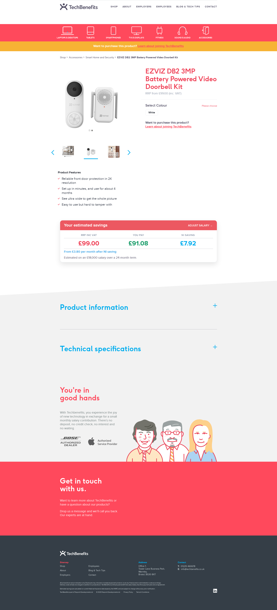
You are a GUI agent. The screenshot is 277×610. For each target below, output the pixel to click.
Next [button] (129, 152)
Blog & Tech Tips (188, 6)
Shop (114, 6)
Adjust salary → (200, 225)
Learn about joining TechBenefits (161, 46)
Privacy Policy (128, 592)
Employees (164, 6)
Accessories (75, 57)
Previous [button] (52, 152)
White (151, 112)
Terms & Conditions (142, 592)
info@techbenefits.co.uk (192, 569)
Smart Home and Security (100, 57)
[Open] (215, 305)
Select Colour (181, 105)
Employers (143, 6)
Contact (211, 6)
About (126, 6)
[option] (67, 32)
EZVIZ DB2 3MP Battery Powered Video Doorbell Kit (147, 57)
